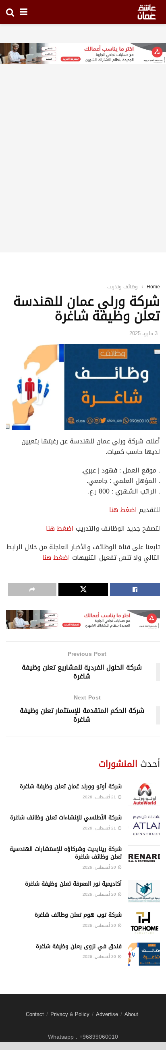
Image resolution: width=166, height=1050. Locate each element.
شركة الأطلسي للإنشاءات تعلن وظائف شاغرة (66, 817)
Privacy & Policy (69, 1014)
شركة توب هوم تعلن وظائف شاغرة (78, 914)
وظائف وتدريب (122, 286)
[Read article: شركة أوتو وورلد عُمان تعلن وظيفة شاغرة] (144, 794)
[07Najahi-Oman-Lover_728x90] (83, 54)
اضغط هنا (123, 510)
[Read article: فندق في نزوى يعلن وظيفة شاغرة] (144, 954)
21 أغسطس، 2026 (100, 797)
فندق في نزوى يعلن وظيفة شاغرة (79, 946)
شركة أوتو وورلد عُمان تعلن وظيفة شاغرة (71, 786)
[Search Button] (10, 12)
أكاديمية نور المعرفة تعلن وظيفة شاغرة (73, 883)
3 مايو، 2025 (143, 333)
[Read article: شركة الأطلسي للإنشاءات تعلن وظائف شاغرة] (144, 825)
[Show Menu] (23, 12)
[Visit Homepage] (146, 12)
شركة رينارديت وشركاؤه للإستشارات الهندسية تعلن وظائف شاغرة (66, 853)
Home (153, 286)
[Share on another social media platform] (32, 589)
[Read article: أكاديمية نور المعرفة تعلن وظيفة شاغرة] (144, 891)
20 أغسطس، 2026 (100, 867)
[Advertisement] (83, 169)
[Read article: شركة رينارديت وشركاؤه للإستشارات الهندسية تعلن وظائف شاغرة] (144, 856)
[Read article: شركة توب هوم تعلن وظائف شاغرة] (144, 922)
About (131, 1014)
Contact (35, 1014)
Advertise (107, 1014)
